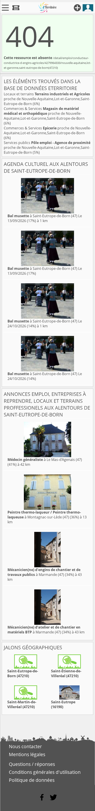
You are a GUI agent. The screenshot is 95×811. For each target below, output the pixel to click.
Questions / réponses (32, 764)
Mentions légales (27, 754)
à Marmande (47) (44, 572)
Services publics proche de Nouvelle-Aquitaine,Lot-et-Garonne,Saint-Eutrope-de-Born (47, 147)
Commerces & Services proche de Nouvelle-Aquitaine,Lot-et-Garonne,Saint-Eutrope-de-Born (44, 113)
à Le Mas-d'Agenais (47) (45, 459)
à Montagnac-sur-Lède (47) (44, 515)
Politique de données (32, 780)
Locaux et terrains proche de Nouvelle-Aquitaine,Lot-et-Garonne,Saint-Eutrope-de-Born (47, 99)
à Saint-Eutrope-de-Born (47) (42, 215)
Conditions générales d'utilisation (45, 772)
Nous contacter (25, 746)
